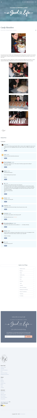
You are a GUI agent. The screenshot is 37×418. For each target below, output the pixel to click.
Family (21, 272)
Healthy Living (22, 274)
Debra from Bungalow (7, 162)
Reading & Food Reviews (24, 289)
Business (21, 270)
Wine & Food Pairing (23, 287)
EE (4, 242)
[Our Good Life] (18, 11)
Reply (5, 150)
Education (21, 281)
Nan (4, 183)
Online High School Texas (5, 401)
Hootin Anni (6, 213)
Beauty (2, 384)
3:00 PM (9, 213)
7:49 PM (9, 205)
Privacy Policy (3, 398)
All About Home (22, 268)
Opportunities (3, 391)
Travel (21, 283)
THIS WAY (15, 217)
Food (20, 279)
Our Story (2, 393)
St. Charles (21, 295)
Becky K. (5, 171)
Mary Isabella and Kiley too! (8, 223)
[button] (35, 30)
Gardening (21, 293)
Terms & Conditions (4, 397)
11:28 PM (14, 223)
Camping (21, 285)
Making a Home (3, 394)
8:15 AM (7, 144)
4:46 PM (13, 162)
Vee (4, 144)
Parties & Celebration (23, 291)
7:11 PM (7, 183)
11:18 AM (8, 154)
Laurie (5, 154)
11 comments (15, 30)
